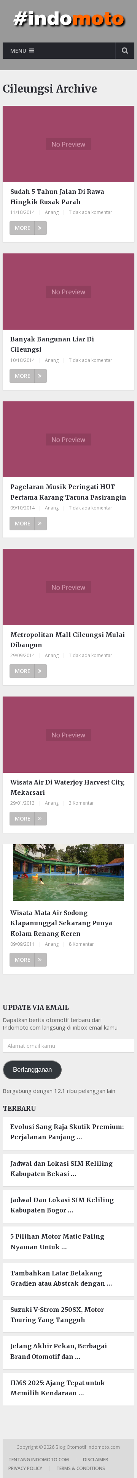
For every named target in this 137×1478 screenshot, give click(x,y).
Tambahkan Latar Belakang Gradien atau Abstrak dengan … (61, 1278)
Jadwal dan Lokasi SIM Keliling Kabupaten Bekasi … (61, 1169)
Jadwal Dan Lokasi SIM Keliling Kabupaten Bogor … (62, 1205)
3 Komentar (81, 803)
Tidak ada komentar (90, 212)
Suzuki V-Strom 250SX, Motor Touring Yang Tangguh (57, 1315)
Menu (18, 50)
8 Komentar (81, 944)
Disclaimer (95, 1459)
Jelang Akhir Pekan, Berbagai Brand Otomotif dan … (58, 1351)
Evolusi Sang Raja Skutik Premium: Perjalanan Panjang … (67, 1132)
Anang (52, 212)
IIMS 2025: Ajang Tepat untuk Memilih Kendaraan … (57, 1388)
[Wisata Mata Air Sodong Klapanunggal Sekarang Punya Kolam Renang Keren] (68, 873)
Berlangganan (32, 1069)
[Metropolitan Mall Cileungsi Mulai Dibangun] (68, 587)
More (22, 227)
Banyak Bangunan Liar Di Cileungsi (52, 344)
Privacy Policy (25, 1468)
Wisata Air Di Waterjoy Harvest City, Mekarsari (67, 787)
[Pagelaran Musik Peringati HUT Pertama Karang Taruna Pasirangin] (68, 439)
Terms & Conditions (80, 1468)
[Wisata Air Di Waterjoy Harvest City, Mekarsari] (68, 735)
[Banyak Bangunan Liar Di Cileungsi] (68, 291)
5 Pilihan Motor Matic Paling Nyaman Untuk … (57, 1241)
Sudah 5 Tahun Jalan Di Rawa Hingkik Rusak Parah (57, 197)
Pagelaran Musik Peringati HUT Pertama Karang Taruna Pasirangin (68, 492)
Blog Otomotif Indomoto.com (88, 1447)
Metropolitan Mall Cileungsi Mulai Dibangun (67, 640)
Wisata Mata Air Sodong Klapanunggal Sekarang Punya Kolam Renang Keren (61, 923)
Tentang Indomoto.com (38, 1459)
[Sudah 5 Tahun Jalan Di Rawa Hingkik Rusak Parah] (68, 144)
